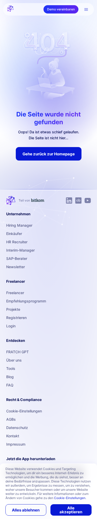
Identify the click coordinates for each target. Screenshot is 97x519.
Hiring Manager (19, 225)
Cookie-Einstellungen (24, 411)
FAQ (9, 385)
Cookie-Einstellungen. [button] (70, 498)
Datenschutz (17, 427)
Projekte (13, 309)
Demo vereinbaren (61, 9)
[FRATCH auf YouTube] (88, 200)
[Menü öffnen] (86, 9)
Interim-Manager (20, 250)
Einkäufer (14, 233)
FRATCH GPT (17, 352)
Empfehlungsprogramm (26, 301)
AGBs (11, 419)
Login (11, 326)
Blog (10, 377)
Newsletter (15, 267)
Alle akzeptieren (70, 510)
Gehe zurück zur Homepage (49, 153)
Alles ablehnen (26, 510)
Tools (10, 368)
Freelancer (15, 292)
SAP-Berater (16, 258)
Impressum (15, 444)
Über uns (14, 360)
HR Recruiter (16, 242)
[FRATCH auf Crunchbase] (78, 200)
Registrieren (16, 317)
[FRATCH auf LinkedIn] (69, 200)
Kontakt (12, 436)
